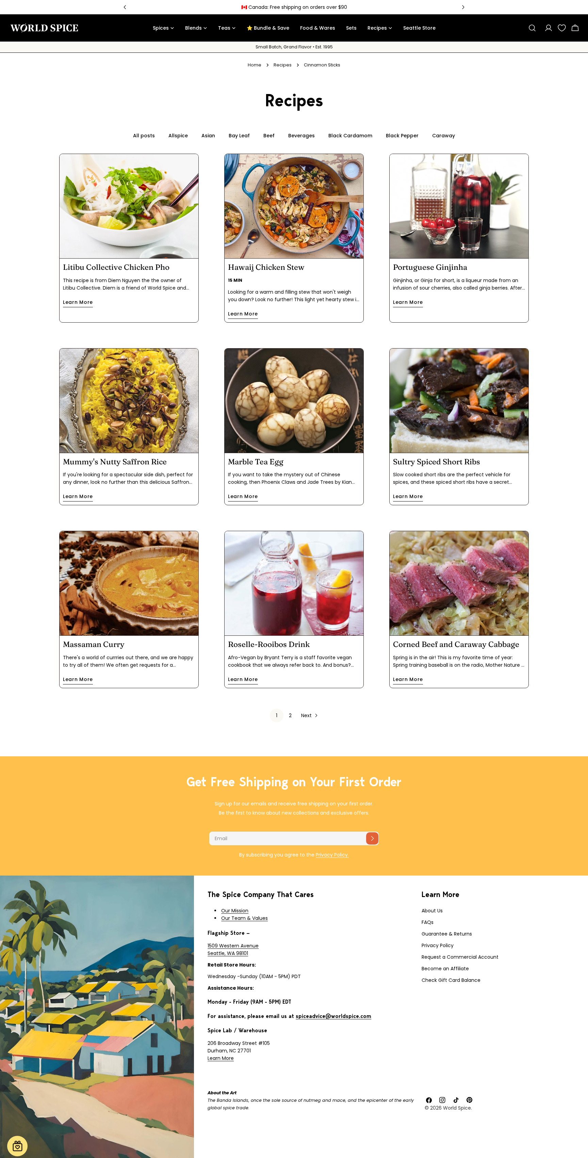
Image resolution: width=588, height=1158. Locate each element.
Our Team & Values (244, 918)
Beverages (301, 135)
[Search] (532, 28)
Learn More (221, 1058)
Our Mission (234, 910)
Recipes (283, 65)
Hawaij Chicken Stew (266, 267)
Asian (208, 135)
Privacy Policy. (332, 854)
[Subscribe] (372, 838)
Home (254, 65)
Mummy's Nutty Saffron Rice (115, 461)
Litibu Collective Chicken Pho (116, 267)
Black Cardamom (350, 135)
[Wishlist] (562, 28)
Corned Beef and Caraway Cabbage (456, 644)
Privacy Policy (438, 945)
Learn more (78, 302)
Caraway (443, 135)
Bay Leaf (239, 135)
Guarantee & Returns (447, 933)
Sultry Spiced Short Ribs (436, 461)
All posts (144, 135)
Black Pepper (402, 135)
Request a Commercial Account (460, 957)
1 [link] (276, 715)
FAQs (428, 922)
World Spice (457, 1108)
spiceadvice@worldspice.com (333, 1016)
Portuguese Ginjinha (430, 267)
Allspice (178, 135)
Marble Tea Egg (255, 461)
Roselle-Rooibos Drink (269, 644)
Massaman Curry (94, 644)
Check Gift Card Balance (451, 980)
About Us (432, 910)
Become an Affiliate (445, 968)
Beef (269, 135)
